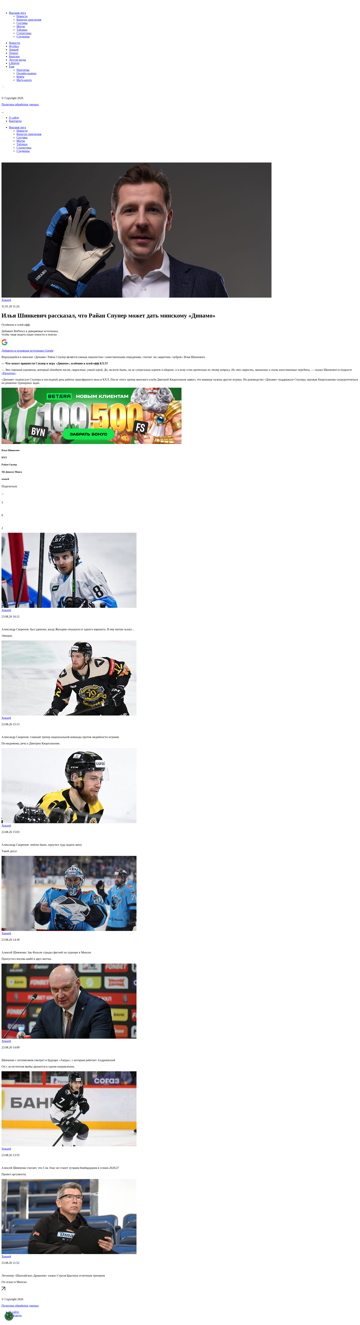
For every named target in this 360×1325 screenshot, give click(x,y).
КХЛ (4, 457)
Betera (20, 76)
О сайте (14, 117)
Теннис (13, 53)
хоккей (5, 479)
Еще (11, 66)
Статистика (23, 33)
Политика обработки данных (20, 104)
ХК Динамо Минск (12, 471)
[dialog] (9, 1316)
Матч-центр (24, 80)
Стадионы (23, 36)
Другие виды (17, 59)
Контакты (15, 121)
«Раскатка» (9, 373)
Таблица (21, 29)
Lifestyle (14, 63)
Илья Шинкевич (11, 450)
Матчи (20, 26)
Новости (22, 16)
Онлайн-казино (26, 73)
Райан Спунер (9, 464)
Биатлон (14, 56)
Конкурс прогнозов (28, 19)
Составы (22, 23)
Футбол (14, 46)
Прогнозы (22, 69)
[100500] (92, 443)
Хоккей (14, 49)
